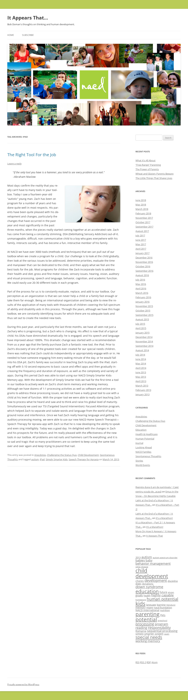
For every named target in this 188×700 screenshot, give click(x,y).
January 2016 (142, 301)
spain (166, 634)
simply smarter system (149, 633)
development (155, 580)
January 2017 (142, 253)
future (163, 592)
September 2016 (144, 270)
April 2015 (140, 328)
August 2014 (142, 350)
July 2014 (140, 354)
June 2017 (140, 240)
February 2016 (143, 297)
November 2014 (144, 341)
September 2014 (144, 346)
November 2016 (144, 262)
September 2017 (144, 226)
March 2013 (141, 385)
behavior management (153, 563)
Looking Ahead (143, 447)
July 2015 (140, 323)
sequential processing (162, 631)
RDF (149, 662)
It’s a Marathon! (164, 518)
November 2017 (144, 217)
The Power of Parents (147, 169)
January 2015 (142, 332)
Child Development (88, 455)
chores (139, 581)
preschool (162, 620)
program (161, 624)
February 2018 (143, 213)
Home (10, 35)
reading (141, 627)
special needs (148, 637)
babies (140, 560)
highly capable (162, 595)
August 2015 (142, 319)
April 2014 (140, 368)
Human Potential (144, 438)
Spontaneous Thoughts (148, 456)
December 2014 (143, 337)
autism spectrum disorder (165, 557)
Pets (162, 615)
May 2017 (140, 244)
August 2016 (142, 275)
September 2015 (144, 315)
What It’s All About (145, 160)
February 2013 (143, 390)
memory (140, 607)
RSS (137, 662)
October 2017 (142, 222)
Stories (139, 460)
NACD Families (143, 451)
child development (151, 573)
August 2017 (142, 231)
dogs (138, 583)
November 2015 (144, 306)
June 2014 (140, 359)
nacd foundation (163, 607)
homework (140, 599)
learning (161, 604)
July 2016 (140, 279)
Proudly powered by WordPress (23, 684)
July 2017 (140, 235)
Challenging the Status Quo (62, 455)
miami (149, 607)
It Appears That (154, 535)
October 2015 (142, 310)
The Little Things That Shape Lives (153, 178)
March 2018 (141, 209)
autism (35, 459)
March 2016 (141, 293)
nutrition (165, 610)
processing (144, 623)
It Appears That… (27, 17)
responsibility (159, 627)
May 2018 (140, 204)
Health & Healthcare (146, 434)
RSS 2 (143, 662)
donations (147, 583)
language (151, 604)
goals (139, 595)
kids (140, 603)
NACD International (147, 610)
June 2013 (140, 372)
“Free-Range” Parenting (148, 164)
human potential (162, 599)
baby (149, 560)
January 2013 (142, 394)
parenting (147, 614)
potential (146, 619)
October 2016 (142, 266)
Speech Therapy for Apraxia (84, 459)
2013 (138, 557)
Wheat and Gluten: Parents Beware (154, 173)
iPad (42, 459)
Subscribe (28, 35)
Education (141, 429)
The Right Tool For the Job (31, 154)
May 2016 (140, 284)
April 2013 (140, 381)
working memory (147, 641)
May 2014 (140, 363)
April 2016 (140, 288)
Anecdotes (40, 455)
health (147, 595)
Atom (154, 662)
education (147, 591)
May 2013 (140, 376)
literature (170, 605)
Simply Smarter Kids (57, 459)
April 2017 (140, 248)
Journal (139, 443)
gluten (171, 592)
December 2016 (143, 257)
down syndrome (149, 586)
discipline (173, 581)
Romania (140, 631)
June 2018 (140, 200)
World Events (142, 465)
